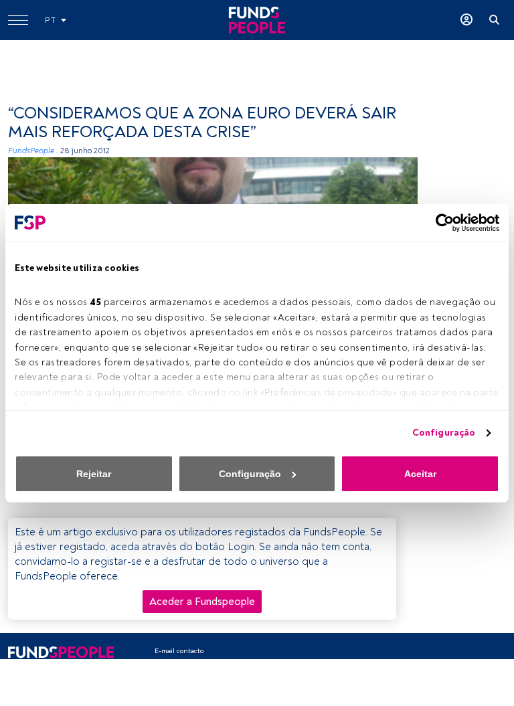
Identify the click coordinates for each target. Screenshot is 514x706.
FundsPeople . (33, 151)
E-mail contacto (179, 650)
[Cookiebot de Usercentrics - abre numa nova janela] (440, 222)
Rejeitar (93, 473)
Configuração (443, 432)
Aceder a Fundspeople (202, 601)
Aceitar (420, 473)
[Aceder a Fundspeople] (466, 20)
